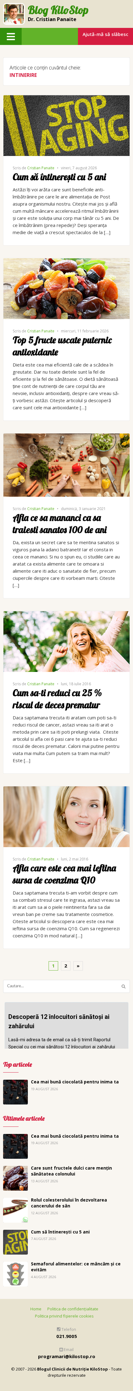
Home (35, 1309)
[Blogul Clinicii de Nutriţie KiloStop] (14, 14)
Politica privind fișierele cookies (64, 1316)
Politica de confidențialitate (72, 1309)
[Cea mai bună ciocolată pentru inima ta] (15, 1083)
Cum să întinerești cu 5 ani (59, 177)
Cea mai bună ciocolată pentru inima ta (75, 1082)
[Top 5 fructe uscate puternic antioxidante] (66, 262)
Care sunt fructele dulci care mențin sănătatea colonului (71, 1171)
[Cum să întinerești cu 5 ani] (66, 99)
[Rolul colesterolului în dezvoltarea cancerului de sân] (15, 1201)
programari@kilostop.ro (66, 1356)
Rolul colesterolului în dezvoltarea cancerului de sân (69, 1203)
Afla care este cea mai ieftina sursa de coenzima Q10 (64, 874)
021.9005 (66, 1336)
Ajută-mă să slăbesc (105, 34)
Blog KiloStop (58, 10)
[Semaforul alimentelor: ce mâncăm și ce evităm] (15, 1265)
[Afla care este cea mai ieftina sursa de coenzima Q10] (66, 790)
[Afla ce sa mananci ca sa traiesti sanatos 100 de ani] (66, 437)
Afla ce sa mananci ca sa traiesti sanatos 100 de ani (59, 524)
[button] (11, 36)
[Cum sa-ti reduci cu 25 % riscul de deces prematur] (66, 614)
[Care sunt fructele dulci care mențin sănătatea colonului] (15, 1169)
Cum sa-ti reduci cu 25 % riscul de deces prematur (57, 699)
